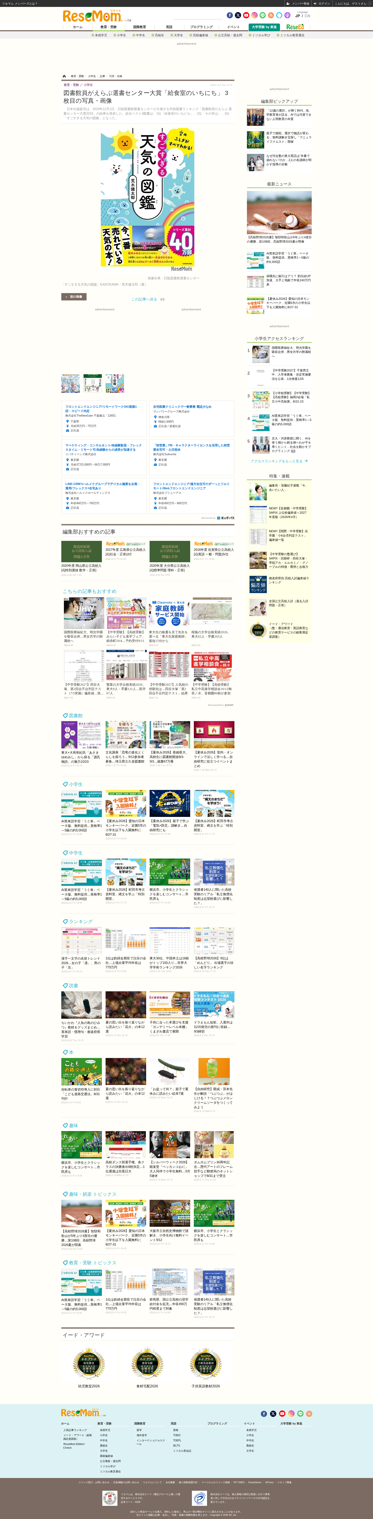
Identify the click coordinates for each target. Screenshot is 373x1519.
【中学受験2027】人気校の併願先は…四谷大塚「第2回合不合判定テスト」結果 (168, 689)
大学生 (178, 35)
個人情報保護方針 (188, 1482)
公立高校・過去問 (230, 35)
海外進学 (142, 1435)
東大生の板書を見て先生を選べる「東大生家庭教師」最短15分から (168, 636)
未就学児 (101, 35)
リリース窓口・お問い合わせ (94, 1482)
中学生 (140, 35)
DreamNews (254, 1482)
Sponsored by (208, 518)
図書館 (76, 715)
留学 (139, 1430)
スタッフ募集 (284, 1482)
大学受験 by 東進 (264, 27)
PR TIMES (239, 1482)
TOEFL (177, 1440)
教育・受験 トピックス (93, 1262)
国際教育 (139, 27)
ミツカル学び (261, 35)
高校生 (159, 35)
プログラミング (201, 27)
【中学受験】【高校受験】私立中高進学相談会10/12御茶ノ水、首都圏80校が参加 (211, 689)
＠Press (269, 1482)
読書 (73, 985)
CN (307, 16)
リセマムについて (152, 1482)
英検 (175, 1430)
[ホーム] (64, 76)
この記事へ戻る (147, 299)
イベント (233, 27)
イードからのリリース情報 (215, 1482)
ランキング (81, 921)
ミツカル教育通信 (292, 35)
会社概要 (170, 1482)
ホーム (78, 27)
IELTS (176, 1445)
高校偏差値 (200, 35)
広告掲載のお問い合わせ (126, 1482)
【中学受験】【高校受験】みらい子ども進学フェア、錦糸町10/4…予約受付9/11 (125, 636)
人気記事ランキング (75, 1430)
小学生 (121, 35)
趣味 (73, 1125)
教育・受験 (109, 27)
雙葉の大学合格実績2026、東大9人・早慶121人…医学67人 (126, 689)
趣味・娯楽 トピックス (93, 1194)
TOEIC (177, 1435)
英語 (169, 27)
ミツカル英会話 (182, 1450)
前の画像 (76, 296)
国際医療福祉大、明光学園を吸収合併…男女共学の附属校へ (83, 636)
